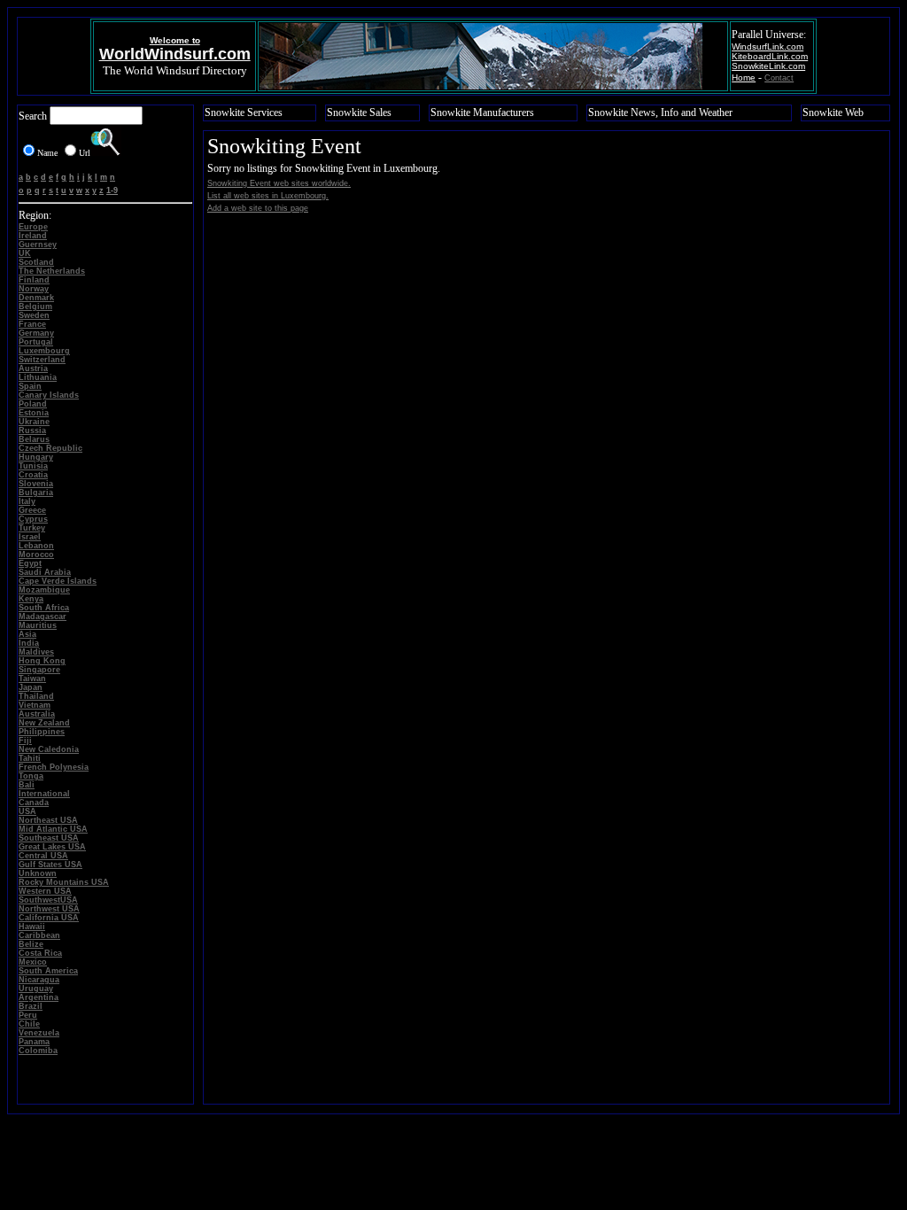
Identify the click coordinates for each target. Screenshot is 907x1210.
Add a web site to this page (257, 208)
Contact (779, 78)
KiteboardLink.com (770, 56)
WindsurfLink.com (767, 46)
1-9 (112, 190)
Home (744, 77)
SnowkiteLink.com (768, 66)
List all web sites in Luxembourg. (268, 195)
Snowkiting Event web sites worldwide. (279, 183)
